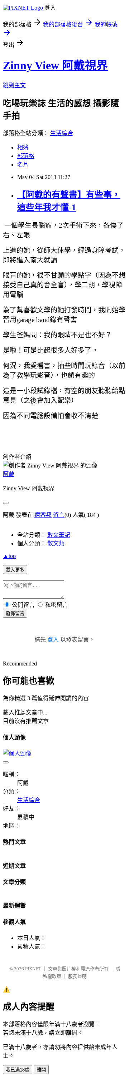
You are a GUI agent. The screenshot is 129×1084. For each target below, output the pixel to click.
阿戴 (8, 474)
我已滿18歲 (17, 1070)
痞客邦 (43, 515)
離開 (41, 1070)
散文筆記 (58, 535)
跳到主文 (14, 85)
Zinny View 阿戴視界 (55, 65)
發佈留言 (15, 613)
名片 (23, 165)
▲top (9, 556)
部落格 (25, 156)
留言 (58, 515)
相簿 (23, 147)
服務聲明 (77, 976)
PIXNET (33, 968)
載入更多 (15, 570)
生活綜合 (61, 133)
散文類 (55, 543)
